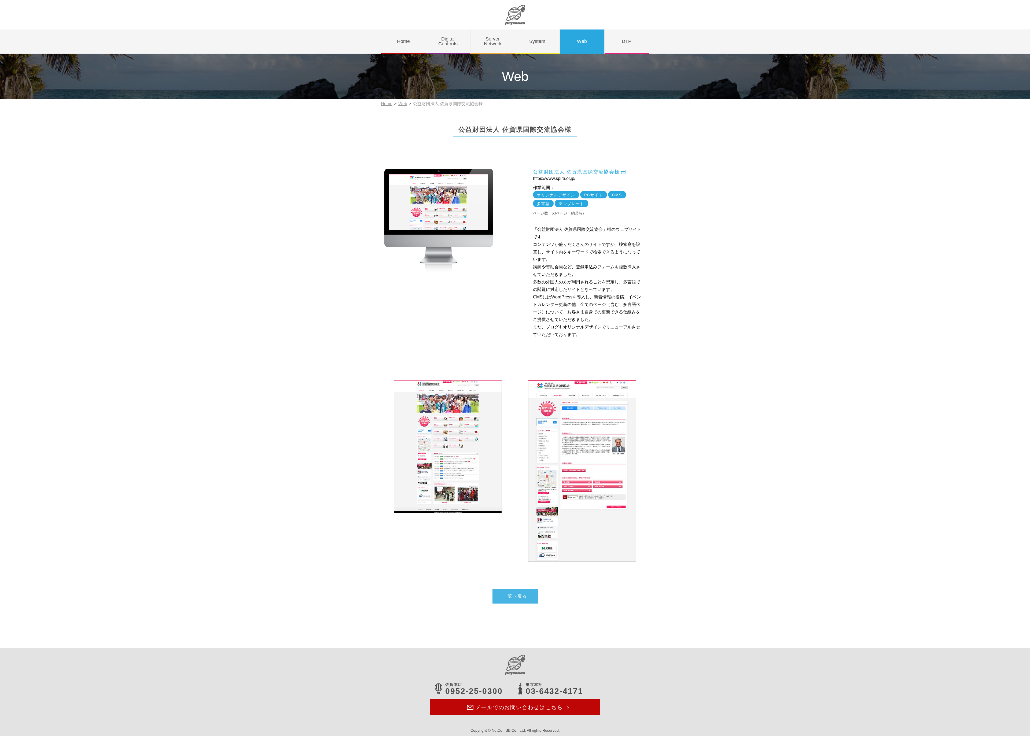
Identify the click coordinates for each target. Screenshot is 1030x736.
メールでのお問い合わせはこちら (519, 707)
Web (402, 103)
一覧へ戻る (515, 596)
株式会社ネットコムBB (515, 15)
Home (386, 103)
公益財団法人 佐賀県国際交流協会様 (576, 172)
